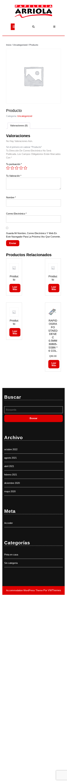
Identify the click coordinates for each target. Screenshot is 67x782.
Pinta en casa (11, 554)
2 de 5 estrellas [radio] (12, 168)
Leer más (14, 288)
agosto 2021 (10, 457)
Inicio (8, 45)
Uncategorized (20, 45)
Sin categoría (11, 563)
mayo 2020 (10, 491)
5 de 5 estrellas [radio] (25, 168)
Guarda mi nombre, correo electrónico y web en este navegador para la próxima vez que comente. (33, 235)
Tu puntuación (14, 164)
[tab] (13, 26)
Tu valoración (13, 175)
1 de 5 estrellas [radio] (8, 168)
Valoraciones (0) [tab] (19, 125)
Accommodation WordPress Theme (24, 590)
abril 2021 (9, 466)
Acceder (8, 523)
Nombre (11, 197)
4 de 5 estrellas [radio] (21, 168)
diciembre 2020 (12, 483)
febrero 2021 (10, 474)
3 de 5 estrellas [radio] (17, 168)
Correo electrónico (16, 213)
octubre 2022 (10, 449)
